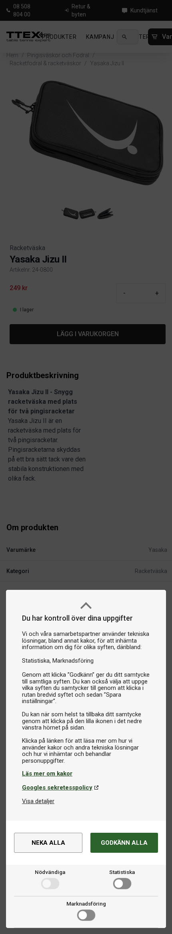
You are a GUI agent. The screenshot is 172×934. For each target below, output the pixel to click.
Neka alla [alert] (48, 842)
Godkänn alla (124, 842)
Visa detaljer (38, 801)
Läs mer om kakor (47, 773)
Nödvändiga (50, 872)
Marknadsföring (86, 903)
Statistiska (122, 872)
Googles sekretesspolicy (57, 787)
